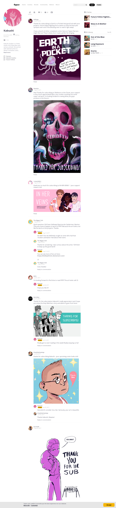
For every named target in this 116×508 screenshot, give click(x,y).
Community (44, 4)
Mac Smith (96, 53)
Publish (99, 5)
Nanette (36, 88)
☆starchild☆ (37, 181)
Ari (93, 39)
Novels (36, 4)
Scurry (94, 51)
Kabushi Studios (11, 58)
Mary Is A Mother (98, 24)
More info (27, 505)
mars (94, 46)
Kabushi (39, 231)
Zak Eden (36, 297)
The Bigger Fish (38, 220)
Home (24, 4)
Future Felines (10, 59)
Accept (109, 505)
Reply (35, 82)
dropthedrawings (39, 352)
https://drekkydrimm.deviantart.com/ (51, 256)
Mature (51, 4)
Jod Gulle (36, 427)
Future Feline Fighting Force (103, 17)
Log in (92, 5)
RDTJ (35, 276)
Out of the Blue (97, 37)
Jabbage (36, 19)
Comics (29, 4)
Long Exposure (97, 44)
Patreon (8, 56)
